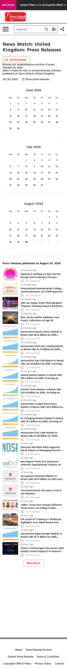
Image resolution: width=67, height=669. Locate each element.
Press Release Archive (39, 649)
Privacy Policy (43, 663)
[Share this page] (62, 29)
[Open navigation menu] (5, 29)
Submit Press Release (21, 656)
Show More (33, 563)
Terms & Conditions (48, 656)
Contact (59, 663)
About (18, 649)
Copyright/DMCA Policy (17, 663)
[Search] (46, 29)
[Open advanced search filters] (53, 29)
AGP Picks (8, 5)
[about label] (22, 281)
